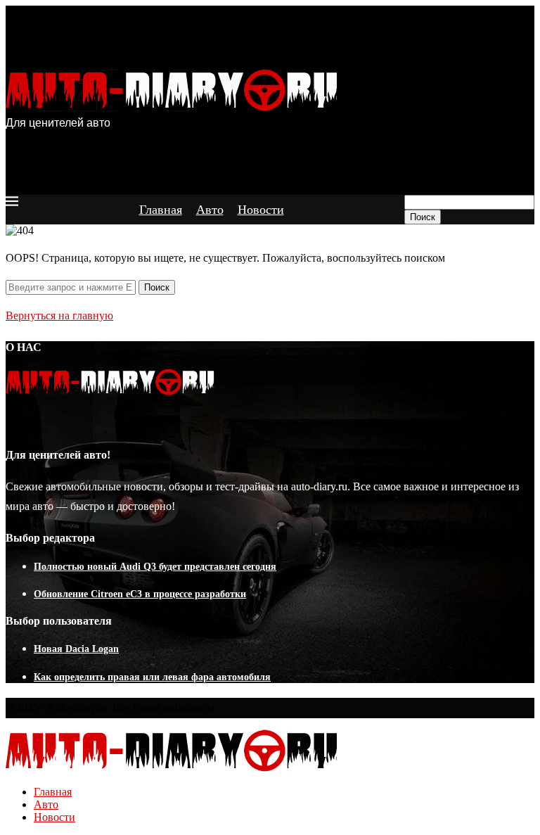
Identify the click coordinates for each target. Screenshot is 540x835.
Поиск (422, 217)
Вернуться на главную (59, 315)
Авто (210, 210)
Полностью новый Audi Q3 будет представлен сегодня (155, 566)
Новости (261, 210)
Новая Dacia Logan (76, 649)
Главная (160, 210)
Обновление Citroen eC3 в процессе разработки (140, 594)
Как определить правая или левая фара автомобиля (152, 677)
